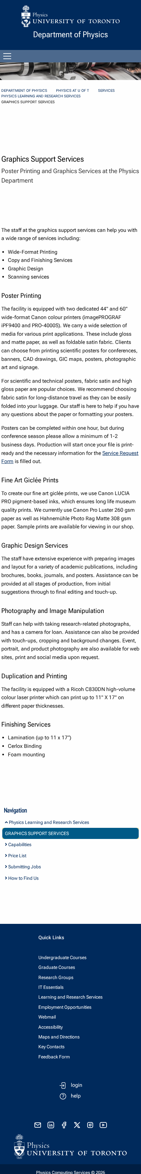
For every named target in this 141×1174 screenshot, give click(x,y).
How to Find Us (23, 878)
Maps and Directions (59, 1036)
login (76, 1085)
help (76, 1096)
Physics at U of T (72, 90)
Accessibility (50, 1027)
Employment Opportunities (64, 1007)
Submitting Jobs (24, 866)
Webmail (47, 1017)
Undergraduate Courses (62, 957)
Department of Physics (24, 90)
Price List (16, 855)
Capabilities (19, 844)
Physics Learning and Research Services (41, 96)
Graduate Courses (56, 967)
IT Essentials (51, 987)
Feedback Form (54, 1056)
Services (106, 90)
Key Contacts (51, 1046)
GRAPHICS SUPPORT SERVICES (37, 833)
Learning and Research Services (70, 997)
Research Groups (55, 977)
